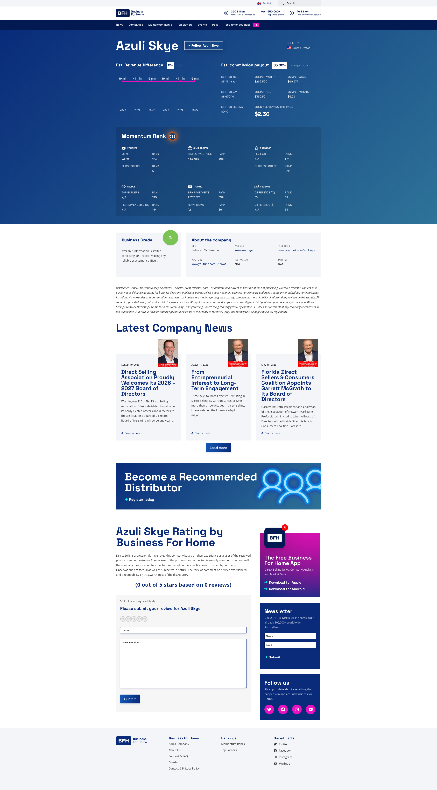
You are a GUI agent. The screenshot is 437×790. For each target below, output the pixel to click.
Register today (141, 499)
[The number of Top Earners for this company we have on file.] (135, 195)
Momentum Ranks (160, 24)
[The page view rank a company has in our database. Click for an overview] (232, 195)
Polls (215, 24)
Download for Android (287, 589)
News (119, 24)
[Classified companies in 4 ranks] (268, 168)
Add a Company (179, 744)
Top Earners (184, 24)
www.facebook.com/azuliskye (296, 250)
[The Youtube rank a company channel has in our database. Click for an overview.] (166, 156)
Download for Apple (285, 582)
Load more (218, 447)
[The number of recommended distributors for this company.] (135, 207)
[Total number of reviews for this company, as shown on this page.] (268, 156)
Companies (136, 24)
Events (202, 24)
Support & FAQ (178, 756)
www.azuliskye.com (247, 250)
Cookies (174, 762)
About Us (175, 750)
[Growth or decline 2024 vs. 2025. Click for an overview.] (268, 195)
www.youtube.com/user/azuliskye (210, 264)
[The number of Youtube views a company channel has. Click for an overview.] (135, 156)
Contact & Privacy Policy (184, 768)
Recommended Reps (237, 24)
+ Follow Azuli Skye (203, 45)
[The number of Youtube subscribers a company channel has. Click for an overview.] (135, 168)
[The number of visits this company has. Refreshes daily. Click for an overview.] (202, 195)
